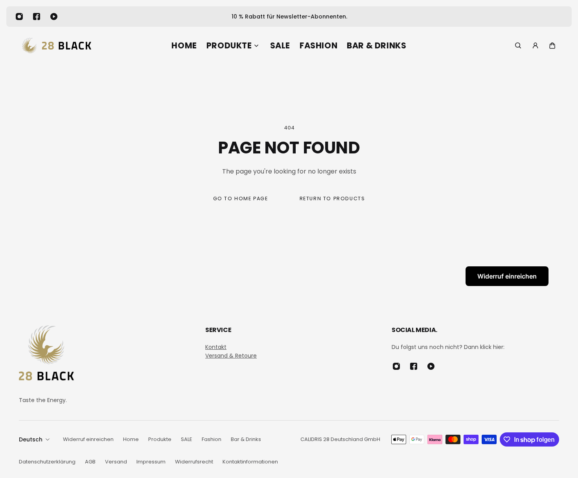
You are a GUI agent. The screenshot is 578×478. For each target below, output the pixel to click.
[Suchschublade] (518, 45)
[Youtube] (54, 16)
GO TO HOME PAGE (240, 198)
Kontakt (215, 347)
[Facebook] (36, 16)
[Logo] (56, 45)
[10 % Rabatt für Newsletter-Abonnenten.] (289, 16)
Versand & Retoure (231, 356)
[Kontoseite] (535, 45)
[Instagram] (19, 16)
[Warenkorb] (552, 45)
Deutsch (30, 439)
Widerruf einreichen (507, 276)
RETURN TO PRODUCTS (332, 198)
